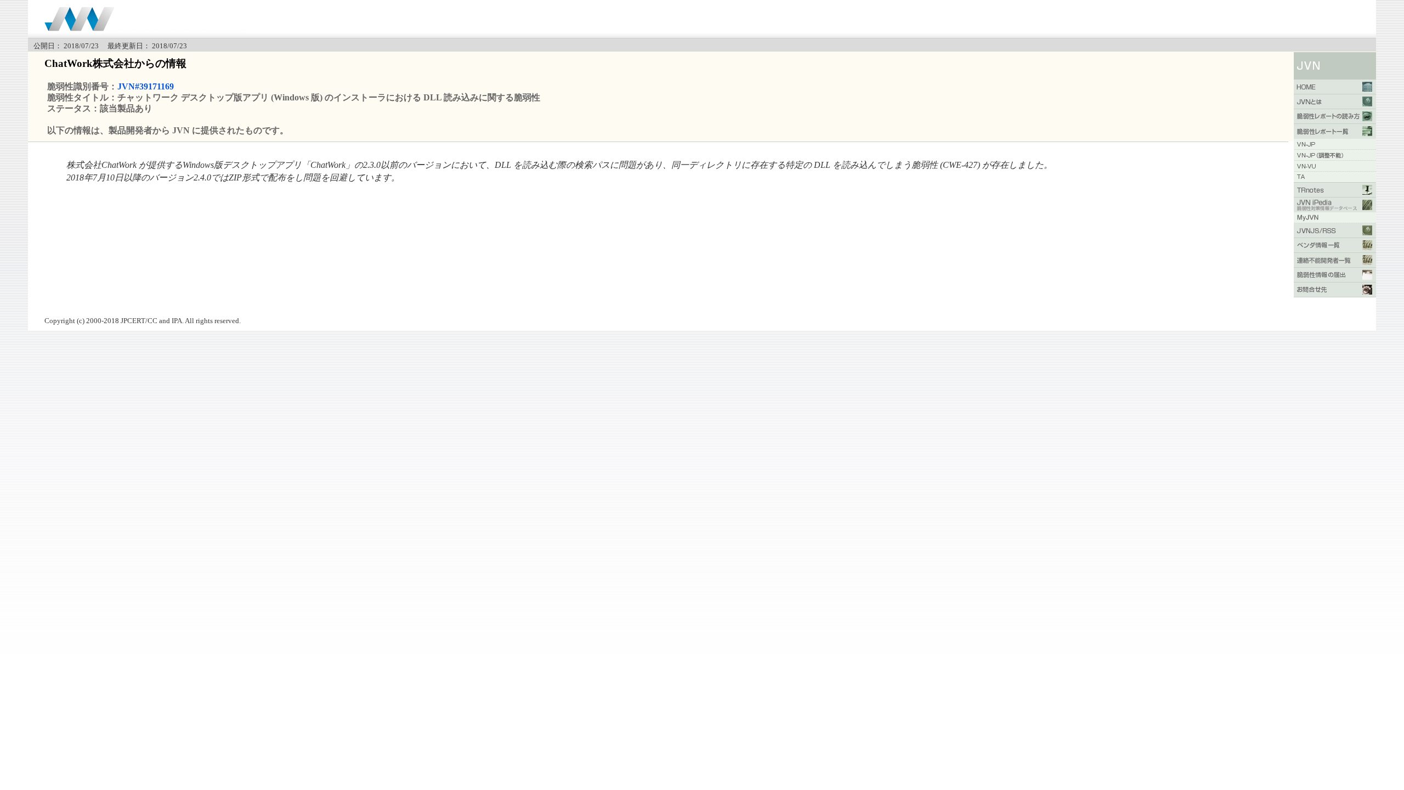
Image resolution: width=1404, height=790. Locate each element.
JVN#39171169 (145, 86)
